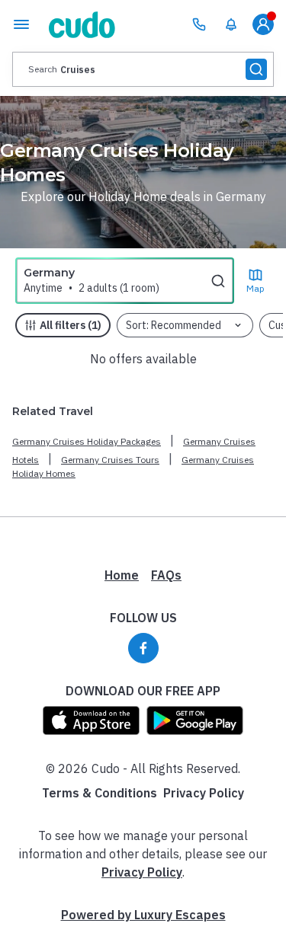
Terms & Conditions (99, 792)
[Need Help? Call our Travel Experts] (199, 24)
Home (121, 575)
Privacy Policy (203, 792)
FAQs (166, 575)
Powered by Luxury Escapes (143, 914)
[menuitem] (231, 24)
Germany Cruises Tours (110, 459)
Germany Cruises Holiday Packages (86, 441)
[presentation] (143, 69)
